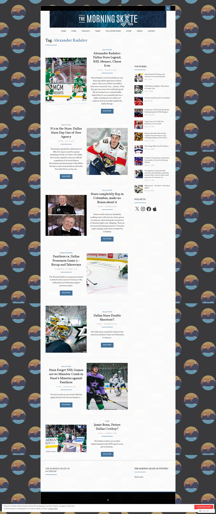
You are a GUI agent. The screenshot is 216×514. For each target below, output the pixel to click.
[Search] (167, 8)
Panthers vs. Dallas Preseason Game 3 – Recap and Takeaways (66, 260)
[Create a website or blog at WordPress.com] (108, 500)
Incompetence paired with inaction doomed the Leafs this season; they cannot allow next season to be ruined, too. (157, 174)
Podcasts (86, 31)
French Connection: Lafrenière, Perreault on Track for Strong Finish (157, 160)
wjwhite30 (60, 269)
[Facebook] (149, 209)
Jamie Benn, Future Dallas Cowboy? (107, 427)
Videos (139, 31)
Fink (101, 70)
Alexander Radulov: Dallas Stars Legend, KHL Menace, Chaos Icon (107, 59)
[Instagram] (143, 209)
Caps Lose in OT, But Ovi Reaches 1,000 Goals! (154, 122)
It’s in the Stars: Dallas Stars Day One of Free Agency (66, 133)
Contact (151, 31)
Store (73, 31)
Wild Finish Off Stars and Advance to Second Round (155, 75)
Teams (97, 31)
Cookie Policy (53, 509)
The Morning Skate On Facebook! (58, 470)
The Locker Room (113, 31)
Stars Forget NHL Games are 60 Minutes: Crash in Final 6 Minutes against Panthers (66, 376)
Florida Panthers (66, 253)
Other (128, 31)
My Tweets (138, 477)
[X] (137, 209)
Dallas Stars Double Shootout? (107, 317)
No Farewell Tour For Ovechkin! (157, 98)
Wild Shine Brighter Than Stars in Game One (157, 87)
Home (63, 31)
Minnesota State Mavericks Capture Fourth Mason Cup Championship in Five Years (156, 135)
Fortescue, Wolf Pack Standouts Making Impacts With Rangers (157, 111)
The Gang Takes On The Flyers (156, 146)
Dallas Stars (107, 50)
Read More (107, 111)
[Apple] (154, 209)
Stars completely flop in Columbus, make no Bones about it (107, 198)
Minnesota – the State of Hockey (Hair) (157, 187)
